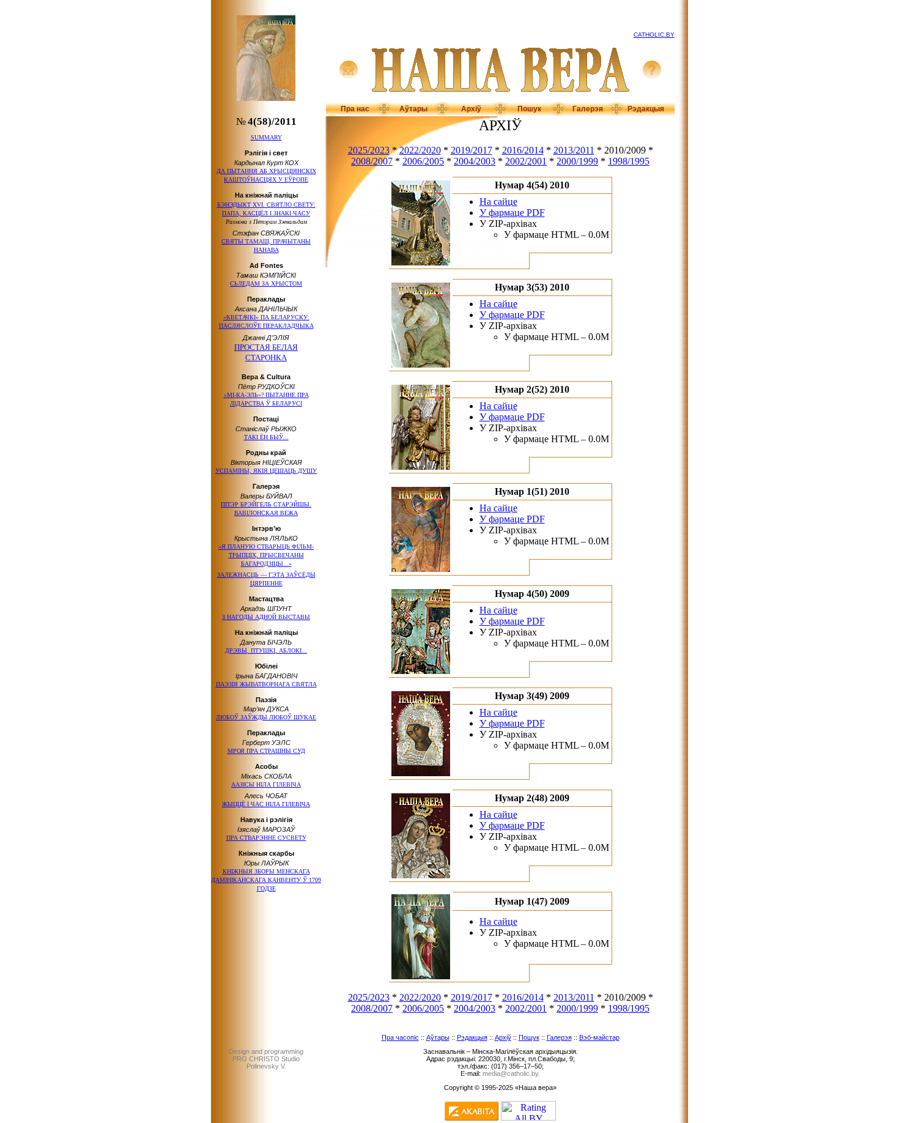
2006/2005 (423, 161)
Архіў (471, 109)
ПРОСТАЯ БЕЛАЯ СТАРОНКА (266, 352)
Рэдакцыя (645, 109)
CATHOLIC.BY (654, 34)
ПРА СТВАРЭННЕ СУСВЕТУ (266, 837)
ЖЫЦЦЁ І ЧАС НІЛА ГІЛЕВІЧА (266, 804)
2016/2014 (523, 150)
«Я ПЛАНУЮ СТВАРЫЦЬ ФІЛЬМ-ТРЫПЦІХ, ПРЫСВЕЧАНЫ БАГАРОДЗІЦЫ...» (266, 555)
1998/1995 (628, 161)
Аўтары (413, 109)
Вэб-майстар (599, 1037)
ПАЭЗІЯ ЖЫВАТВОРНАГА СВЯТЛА (266, 684)
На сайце (498, 201)
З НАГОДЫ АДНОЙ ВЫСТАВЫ (266, 616)
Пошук (529, 109)
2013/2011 (573, 150)
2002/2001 (526, 161)
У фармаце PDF (512, 212)
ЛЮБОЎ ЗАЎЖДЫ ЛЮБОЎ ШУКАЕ (266, 717)
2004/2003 (474, 161)
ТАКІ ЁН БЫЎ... (266, 437)
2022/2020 (420, 150)
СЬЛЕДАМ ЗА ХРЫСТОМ (266, 283)
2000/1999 (577, 161)
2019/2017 (471, 150)
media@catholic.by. (511, 1073)
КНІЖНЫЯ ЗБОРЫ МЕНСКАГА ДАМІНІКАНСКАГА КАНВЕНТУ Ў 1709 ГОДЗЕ (266, 880)
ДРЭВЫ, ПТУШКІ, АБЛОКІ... (266, 650)
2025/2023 (369, 150)
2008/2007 (372, 161)
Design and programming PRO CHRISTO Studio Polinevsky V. (266, 1059)
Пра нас (355, 109)
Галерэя (587, 109)
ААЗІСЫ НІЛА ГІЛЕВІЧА (266, 784)
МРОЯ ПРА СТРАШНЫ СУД (266, 750)
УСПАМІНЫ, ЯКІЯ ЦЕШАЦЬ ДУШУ (266, 470)
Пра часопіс (400, 1037)
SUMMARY (266, 137)
